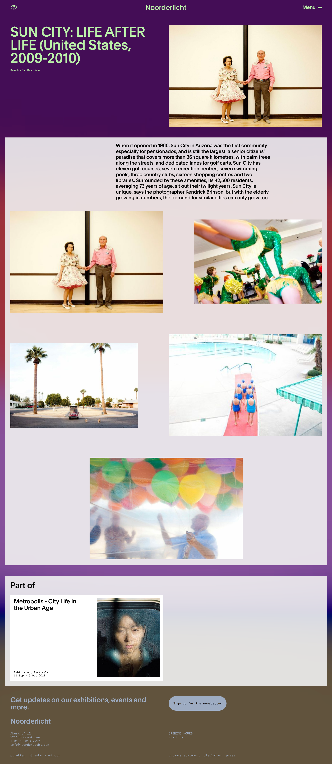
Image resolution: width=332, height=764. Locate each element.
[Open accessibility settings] (13, 7)
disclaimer (213, 755)
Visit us (176, 737)
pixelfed (17, 755)
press (230, 755)
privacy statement (184, 755)
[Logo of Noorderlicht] (166, 7)
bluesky (35, 755)
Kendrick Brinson (25, 70)
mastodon (52, 755)
